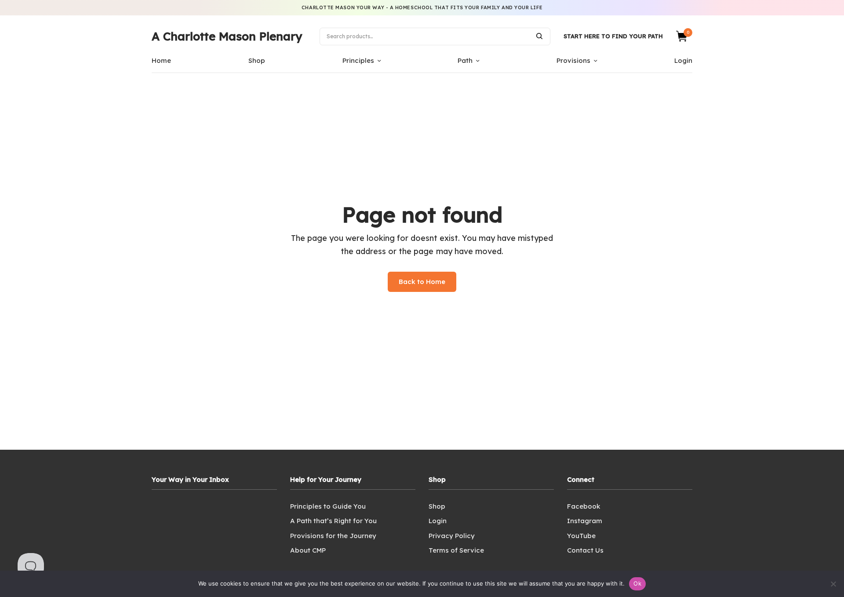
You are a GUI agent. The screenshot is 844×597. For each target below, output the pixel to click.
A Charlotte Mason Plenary (227, 36)
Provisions (573, 60)
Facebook (583, 506)
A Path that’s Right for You (333, 521)
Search (539, 36)
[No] (833, 583)
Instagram (584, 521)
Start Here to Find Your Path (613, 36)
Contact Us (585, 550)
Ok (637, 583)
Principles (358, 60)
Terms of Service (456, 550)
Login (683, 60)
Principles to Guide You (328, 506)
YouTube (581, 535)
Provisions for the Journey (333, 535)
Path (465, 60)
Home (161, 60)
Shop (256, 60)
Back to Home (422, 281)
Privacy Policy (452, 535)
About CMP (308, 550)
